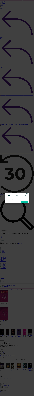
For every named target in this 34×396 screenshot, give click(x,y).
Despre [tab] (25, 195)
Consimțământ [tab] (9, 195)
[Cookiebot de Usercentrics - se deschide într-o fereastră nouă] (26, 193)
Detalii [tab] (17, 195)
